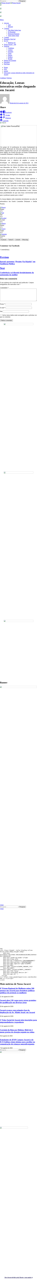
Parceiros (7, 62)
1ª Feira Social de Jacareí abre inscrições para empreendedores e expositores (18, 1021)
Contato (6, 37)
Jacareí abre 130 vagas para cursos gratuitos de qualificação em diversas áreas (18, 1001)
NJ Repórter (11, 32)
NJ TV (6, 41)
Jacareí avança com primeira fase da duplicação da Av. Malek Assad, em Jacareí (17, 1011)
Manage (10, 27)
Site (1, 311)
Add (9, 25)
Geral (9, 53)
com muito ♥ (28, 1277)
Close (2, 909)
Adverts (6, 23)
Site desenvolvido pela (11, 1277)
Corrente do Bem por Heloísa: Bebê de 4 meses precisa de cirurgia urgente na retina (17, 1031)
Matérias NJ (11, 43)
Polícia (10, 55)
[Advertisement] (18, 869)
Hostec (21, 1277)
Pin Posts (7, 64)
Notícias (6, 46)
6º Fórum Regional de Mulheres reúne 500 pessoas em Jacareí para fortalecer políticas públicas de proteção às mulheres (17, 990)
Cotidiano (11, 48)
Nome (2, 304)
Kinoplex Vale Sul (9, 39)
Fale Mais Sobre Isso (14, 30)
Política (10, 57)
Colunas (6, 28)
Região (10, 59)
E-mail (2, 308)
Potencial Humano (13, 34)
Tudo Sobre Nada (13, 35)
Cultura (10, 50)
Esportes (10, 51)
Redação (12, 103)
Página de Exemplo (10, 60)
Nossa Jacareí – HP (10, 44)
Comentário (4, 288)
